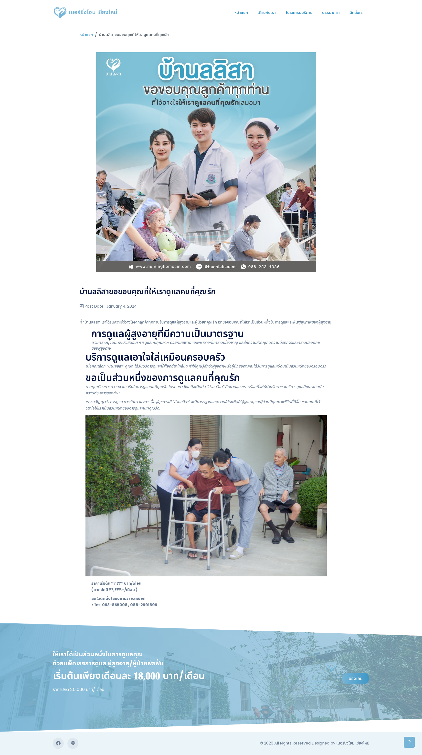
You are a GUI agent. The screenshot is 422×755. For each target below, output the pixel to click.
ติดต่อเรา (356, 12)
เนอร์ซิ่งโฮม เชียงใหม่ (92, 12)
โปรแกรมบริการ (298, 12)
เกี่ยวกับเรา (267, 12)
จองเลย (355, 678)
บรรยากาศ (331, 12)
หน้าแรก (241, 12)
